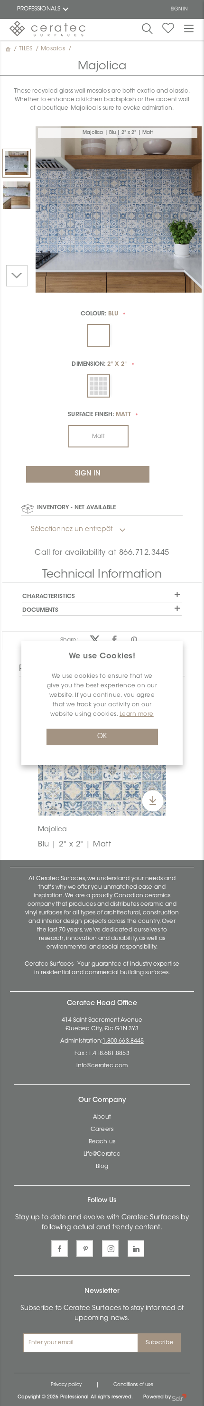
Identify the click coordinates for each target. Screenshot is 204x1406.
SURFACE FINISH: (99, 415)
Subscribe (160, 1343)
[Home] (9, 49)
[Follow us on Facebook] (59, 1248)
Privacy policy (66, 1385)
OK (102, 736)
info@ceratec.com (102, 1066)
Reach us (102, 1142)
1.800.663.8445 (123, 1041)
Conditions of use (133, 1385)
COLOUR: (100, 314)
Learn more (137, 714)
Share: (69, 640)
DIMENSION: (99, 364)
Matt (98, 436)
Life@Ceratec (102, 1154)
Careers (102, 1129)
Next (17, 275)
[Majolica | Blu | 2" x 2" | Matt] (16, 163)
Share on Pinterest (134, 640)
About (102, 1117)
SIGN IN (179, 9)
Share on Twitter (95, 640)
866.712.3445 (144, 553)
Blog (102, 1166)
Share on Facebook (114, 640)
